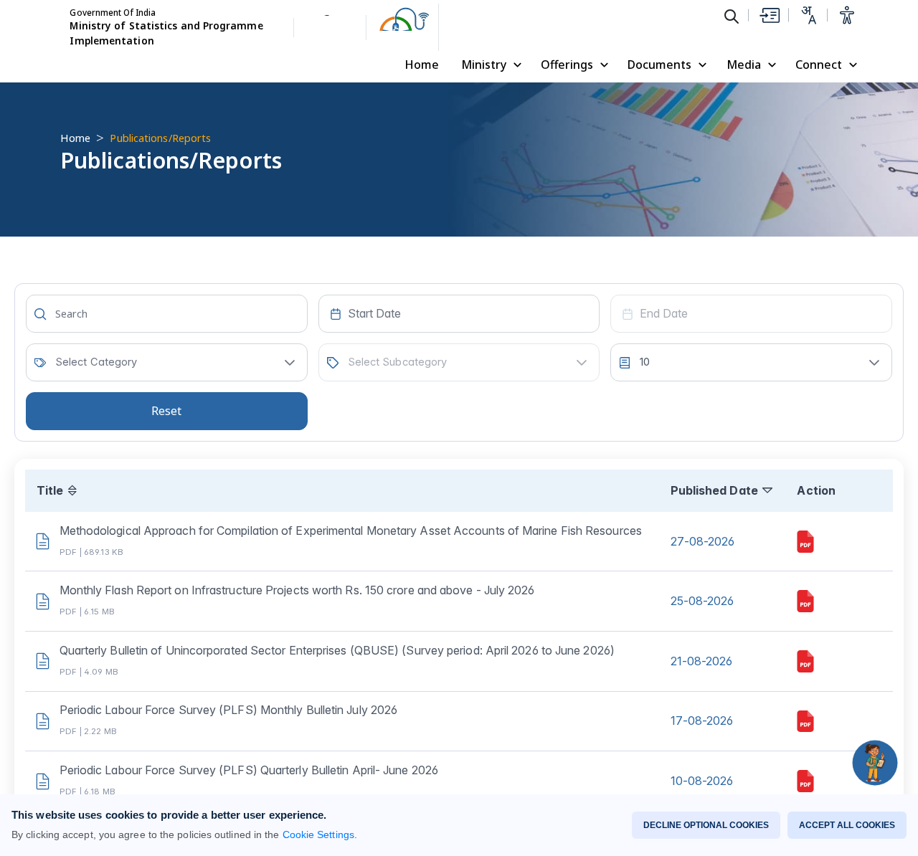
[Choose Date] (335, 313)
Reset (166, 411)
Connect (818, 64)
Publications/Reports (160, 137)
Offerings (567, 64)
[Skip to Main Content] (768, 15)
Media (744, 64)
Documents (659, 64)
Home (421, 64)
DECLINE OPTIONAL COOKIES (706, 825)
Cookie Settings (318, 834)
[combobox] (459, 314)
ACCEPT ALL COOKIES (847, 825)
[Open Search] (731, 15)
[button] (290, 362)
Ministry (483, 64)
